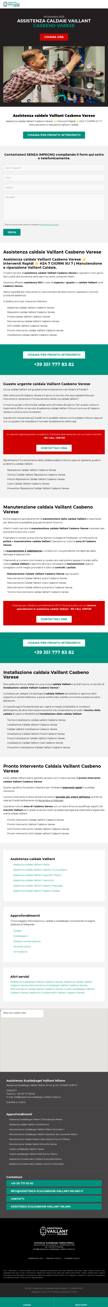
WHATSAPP (81, 1305)
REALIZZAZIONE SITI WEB (65, 1292)
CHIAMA (27, 1305)
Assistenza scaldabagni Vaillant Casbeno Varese (36, 982)
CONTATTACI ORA (54, 448)
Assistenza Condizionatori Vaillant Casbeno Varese (56, 992)
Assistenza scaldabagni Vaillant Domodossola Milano (36, 1119)
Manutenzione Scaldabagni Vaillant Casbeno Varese (58, 985)
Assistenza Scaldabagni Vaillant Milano (41, 1206)
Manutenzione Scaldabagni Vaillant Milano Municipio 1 (36, 1129)
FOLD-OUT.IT (46, 1292)
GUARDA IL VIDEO (16, 1102)
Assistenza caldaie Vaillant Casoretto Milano (37, 875)
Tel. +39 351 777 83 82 (54, 1247)
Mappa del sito (35, 1258)
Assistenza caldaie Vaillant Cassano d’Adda (36, 891)
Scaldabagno (20, 936)
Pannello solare (22, 946)
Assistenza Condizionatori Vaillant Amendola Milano (35, 1159)
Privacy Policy (53, 1258)
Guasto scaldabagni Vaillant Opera (26, 1149)
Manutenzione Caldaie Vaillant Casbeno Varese (36, 989)
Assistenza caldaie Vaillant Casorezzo (33, 880)
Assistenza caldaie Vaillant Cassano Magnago (38, 885)
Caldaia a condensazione (27, 941)
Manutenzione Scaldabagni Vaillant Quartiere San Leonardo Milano (43, 1134)
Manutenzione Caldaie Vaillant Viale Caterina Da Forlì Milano (39, 1139)
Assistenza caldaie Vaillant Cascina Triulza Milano (40, 869)
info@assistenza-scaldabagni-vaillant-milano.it (47, 1191)
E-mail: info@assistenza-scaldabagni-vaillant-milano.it (33, 1097)
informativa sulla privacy (49, 225)
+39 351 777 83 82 (22, 1183)
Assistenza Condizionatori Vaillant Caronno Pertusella (36, 1164)
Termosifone (20, 951)
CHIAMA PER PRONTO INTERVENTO (54, 135)
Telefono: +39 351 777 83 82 (20, 1094)
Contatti (17, 1198)
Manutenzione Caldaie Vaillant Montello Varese (33, 1144)
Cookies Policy (72, 1258)
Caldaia (17, 930)
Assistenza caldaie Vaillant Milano (31, 864)
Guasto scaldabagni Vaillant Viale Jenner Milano (33, 1154)
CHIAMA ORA (54, 37)
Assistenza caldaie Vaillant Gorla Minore (29, 1124)
